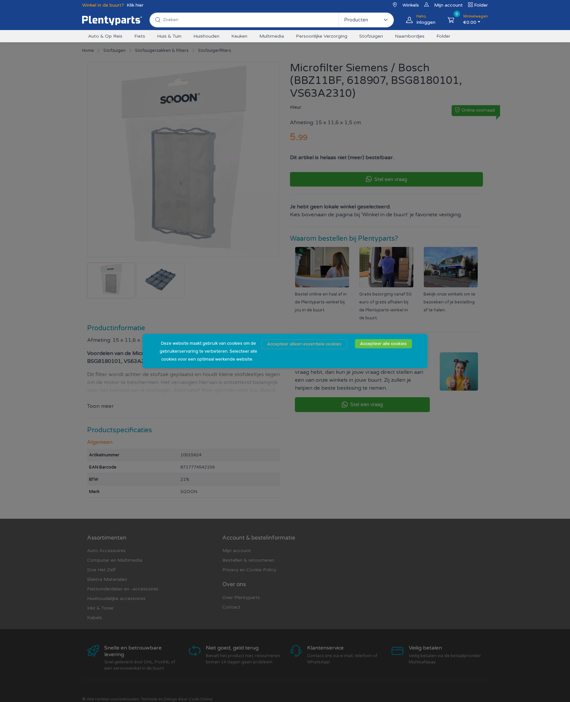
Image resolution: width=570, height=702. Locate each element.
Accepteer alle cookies (383, 343)
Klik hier (135, 5)
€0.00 (475, 19)
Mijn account (448, 5)
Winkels (410, 5)
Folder (481, 5)
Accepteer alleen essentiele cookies (304, 343)
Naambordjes (410, 36)
